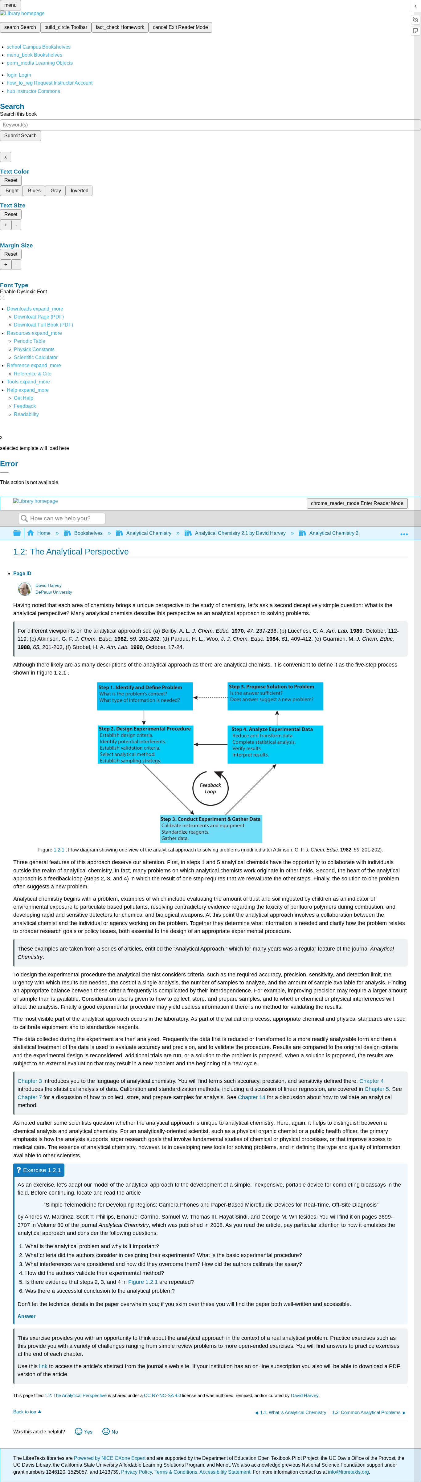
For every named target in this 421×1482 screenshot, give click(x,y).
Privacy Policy (136, 1472)
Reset (10, 180)
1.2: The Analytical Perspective (76, 1395)
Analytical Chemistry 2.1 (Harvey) (346, 533)
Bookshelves (88, 533)
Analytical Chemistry (149, 533)
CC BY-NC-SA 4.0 (162, 1395)
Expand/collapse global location (404, 531)
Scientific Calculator (36, 357)
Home (44, 533)
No (115, 1432)
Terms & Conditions (175, 1472)
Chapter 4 (371, 1081)
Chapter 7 (30, 1097)
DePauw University (53, 592)
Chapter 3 (30, 1081)
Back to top (24, 1411)
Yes (88, 1432)
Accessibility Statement (224, 1472)
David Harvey (48, 585)
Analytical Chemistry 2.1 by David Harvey (240, 533)
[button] (25, 406)
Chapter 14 (251, 1097)
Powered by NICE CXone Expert (110, 1458)
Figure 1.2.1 (143, 1282)
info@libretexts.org (348, 1472)
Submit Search (20, 135)
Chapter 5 (377, 1089)
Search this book (18, 114)
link (43, 1366)
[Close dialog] (4, 472)
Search (24, 519)
